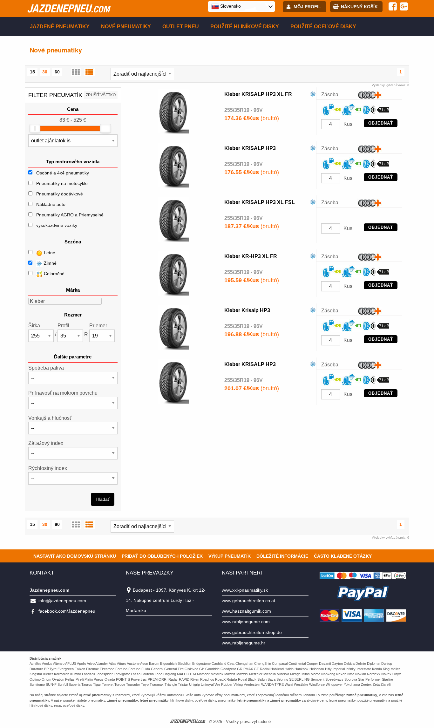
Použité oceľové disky (323, 26)
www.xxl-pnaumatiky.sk (245, 590)
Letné (49, 252)
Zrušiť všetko (101, 95)
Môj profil (307, 6)
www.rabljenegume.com (246, 621)
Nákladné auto (50, 204)
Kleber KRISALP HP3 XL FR (258, 94)
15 (32, 71)
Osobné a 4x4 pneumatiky (62, 172)
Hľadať (102, 499)
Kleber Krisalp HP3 (247, 310)
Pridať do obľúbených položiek (162, 556)
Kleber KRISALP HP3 (250, 148)
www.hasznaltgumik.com (246, 611)
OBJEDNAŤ (380, 123)
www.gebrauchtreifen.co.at (248, 600)
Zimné (50, 263)
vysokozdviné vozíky (56, 225)
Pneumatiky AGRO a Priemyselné (70, 214)
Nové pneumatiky (126, 26)
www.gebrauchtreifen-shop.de (252, 632)
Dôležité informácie (282, 556)
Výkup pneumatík (229, 556)
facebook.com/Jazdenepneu (66, 611)
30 (44, 71)
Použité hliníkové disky (244, 26)
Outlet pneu (180, 26)
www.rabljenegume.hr (243, 642)
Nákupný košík (359, 6)
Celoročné (53, 273)
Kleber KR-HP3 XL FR (250, 256)
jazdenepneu (68, 8)
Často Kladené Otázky (343, 556)
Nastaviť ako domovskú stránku (74, 556)
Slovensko (230, 6)
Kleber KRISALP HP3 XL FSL (259, 202)
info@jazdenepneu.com (62, 600)
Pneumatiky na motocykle (62, 183)
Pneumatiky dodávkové (59, 193)
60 (57, 71)
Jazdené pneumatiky (60, 26)
